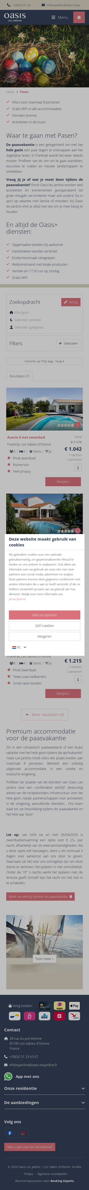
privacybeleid (17, 599)
